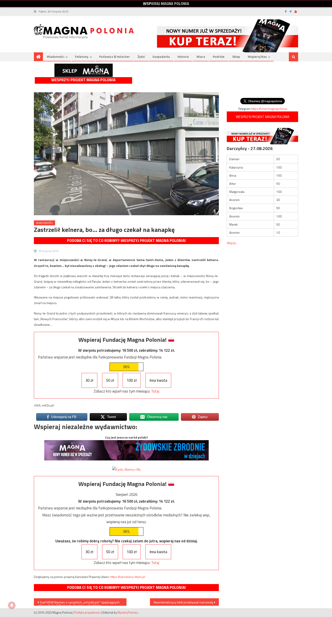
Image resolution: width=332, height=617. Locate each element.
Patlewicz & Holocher (114, 56)
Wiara (200, 56)
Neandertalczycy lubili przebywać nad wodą (183, 602)
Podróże (218, 56)
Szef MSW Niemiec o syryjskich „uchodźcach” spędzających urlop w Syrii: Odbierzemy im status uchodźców (78, 603)
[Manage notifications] (11, 605)
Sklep (236, 56)
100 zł (132, 380)
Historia (183, 56)
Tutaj (155, 391)
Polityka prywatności (87, 612)
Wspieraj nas (257, 56)
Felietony (81, 56)
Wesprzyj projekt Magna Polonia (83, 80)
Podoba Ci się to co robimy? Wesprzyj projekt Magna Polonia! (126, 240)
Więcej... (232, 242)
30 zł (89, 380)
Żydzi (141, 56)
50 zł (110, 380)
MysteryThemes (127, 612)
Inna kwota (158, 380)
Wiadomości (55, 56)
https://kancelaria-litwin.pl (127, 576)
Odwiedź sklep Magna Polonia (83, 70)
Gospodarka (161, 56)
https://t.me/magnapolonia (269, 108)
